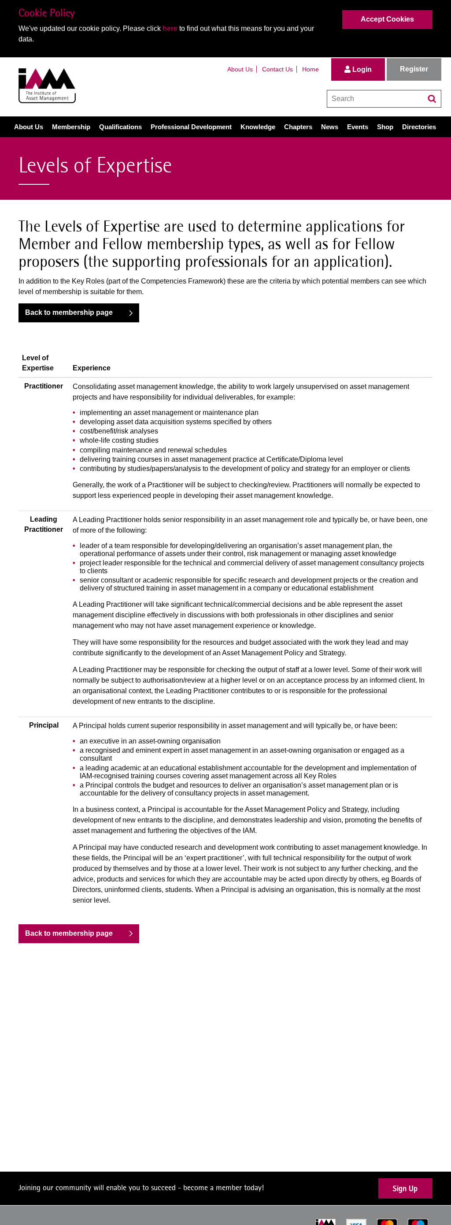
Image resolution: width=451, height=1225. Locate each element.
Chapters (298, 127)
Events (357, 127)
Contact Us (277, 69)
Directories (419, 127)
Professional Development (191, 127)
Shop (385, 127)
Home (310, 69)
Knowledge (257, 127)
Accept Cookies (387, 19)
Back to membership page (69, 312)
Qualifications (120, 127)
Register (414, 69)
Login (361, 69)
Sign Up (405, 1188)
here (170, 28)
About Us (240, 69)
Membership (71, 127)
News (329, 127)
